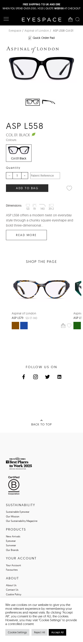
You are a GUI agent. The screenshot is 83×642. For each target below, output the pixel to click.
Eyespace (15, 30)
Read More (26, 235)
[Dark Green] (77, 325)
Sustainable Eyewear (17, 511)
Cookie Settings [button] (17, 632)
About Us (11, 585)
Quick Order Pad (44, 38)
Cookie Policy (13, 594)
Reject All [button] (39, 632)
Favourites (12, 569)
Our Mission (12, 516)
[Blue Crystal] (24, 325)
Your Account (13, 565)
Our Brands (12, 550)
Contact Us (12, 589)
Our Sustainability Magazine (21, 520)
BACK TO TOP (41, 424)
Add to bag (27, 188)
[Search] (77, 19)
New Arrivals (13, 536)
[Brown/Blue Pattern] (15, 325)
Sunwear (11, 545)
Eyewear (11, 540)
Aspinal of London (36, 30)
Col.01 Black (18, 158)
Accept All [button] (57, 632)
